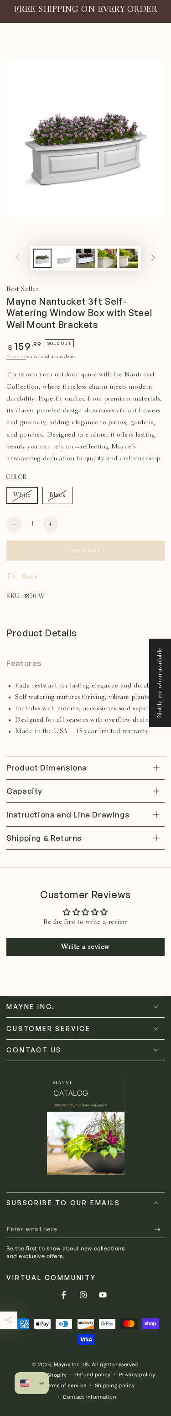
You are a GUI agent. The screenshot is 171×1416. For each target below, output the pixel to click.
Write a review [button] (85, 947)
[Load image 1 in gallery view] (42, 258)
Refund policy (93, 1374)
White (25, 498)
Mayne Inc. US (71, 1364)
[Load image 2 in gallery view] (63, 258)
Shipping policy (115, 1385)
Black (61, 498)
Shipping (16, 356)
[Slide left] (17, 258)
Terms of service (65, 1385)
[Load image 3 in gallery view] (85, 258)
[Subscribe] (160, 1229)
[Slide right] (153, 258)
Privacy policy (137, 1374)
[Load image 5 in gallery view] (129, 258)
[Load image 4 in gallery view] (107, 258)
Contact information (89, 1397)
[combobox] (25, 1383)
